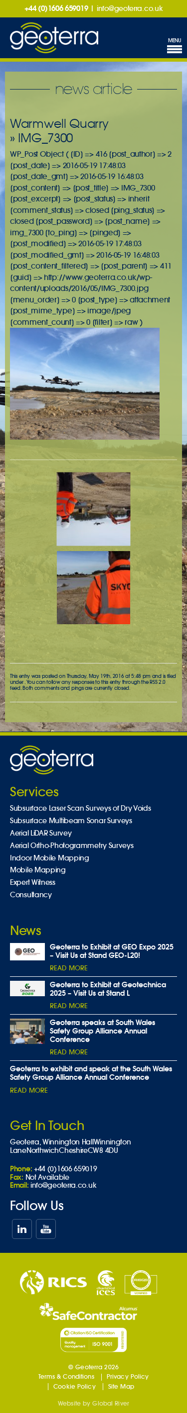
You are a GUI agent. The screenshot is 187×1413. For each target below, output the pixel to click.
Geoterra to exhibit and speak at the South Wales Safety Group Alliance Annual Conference (91, 1073)
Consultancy (31, 895)
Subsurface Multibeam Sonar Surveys (71, 821)
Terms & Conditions (66, 1376)
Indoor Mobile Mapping (49, 858)
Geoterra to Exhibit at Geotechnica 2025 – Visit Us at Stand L (108, 989)
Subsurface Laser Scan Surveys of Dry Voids (80, 808)
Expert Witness (32, 882)
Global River (110, 1403)
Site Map (121, 1386)
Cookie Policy (74, 1386)
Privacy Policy (128, 1376)
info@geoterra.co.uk (130, 8)
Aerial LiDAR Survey (40, 833)
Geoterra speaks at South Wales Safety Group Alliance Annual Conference (102, 1031)
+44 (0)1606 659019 (56, 8)
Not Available (47, 1177)
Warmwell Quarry (59, 123)
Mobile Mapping (38, 870)
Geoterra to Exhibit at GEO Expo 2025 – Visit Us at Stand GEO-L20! (112, 951)
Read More (69, 968)
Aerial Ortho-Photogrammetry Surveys (72, 846)
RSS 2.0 (158, 682)
